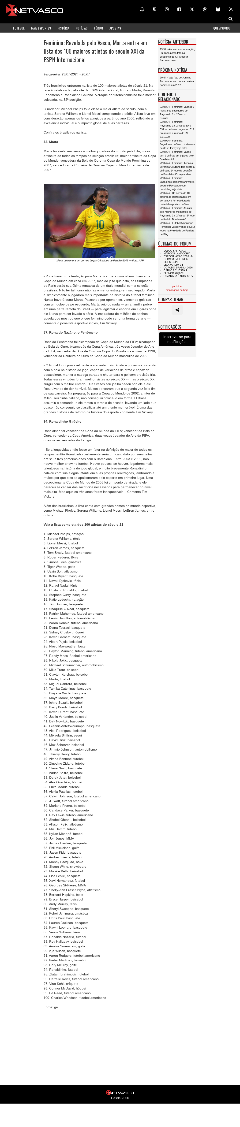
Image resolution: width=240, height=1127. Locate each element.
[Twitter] (192, 9)
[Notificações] (142, 9)
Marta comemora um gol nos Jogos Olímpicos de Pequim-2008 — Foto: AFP (100, 260)
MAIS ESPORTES (41, 28)
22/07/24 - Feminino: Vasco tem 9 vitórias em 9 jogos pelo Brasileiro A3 (177, 155)
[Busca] (230, 18)
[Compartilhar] (177, 310)
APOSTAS (115, 28)
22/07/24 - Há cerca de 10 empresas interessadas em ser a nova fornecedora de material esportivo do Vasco (175, 199)
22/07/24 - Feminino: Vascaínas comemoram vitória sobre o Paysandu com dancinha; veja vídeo (177, 184)
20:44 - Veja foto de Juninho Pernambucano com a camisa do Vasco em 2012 (177, 81)
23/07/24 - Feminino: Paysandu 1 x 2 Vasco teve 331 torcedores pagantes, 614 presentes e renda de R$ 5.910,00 (177, 129)
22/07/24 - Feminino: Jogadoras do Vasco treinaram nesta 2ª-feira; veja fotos (177, 144)
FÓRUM (98, 28)
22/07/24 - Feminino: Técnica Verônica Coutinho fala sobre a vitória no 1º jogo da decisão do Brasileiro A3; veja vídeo (177, 169)
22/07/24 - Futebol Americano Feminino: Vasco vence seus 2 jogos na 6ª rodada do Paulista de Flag (177, 229)
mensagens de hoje (177, 290)
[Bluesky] (218, 9)
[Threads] (205, 9)
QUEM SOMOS (221, 28)
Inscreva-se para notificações (177, 339)
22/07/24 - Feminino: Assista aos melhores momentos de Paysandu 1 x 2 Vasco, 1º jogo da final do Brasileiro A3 (177, 214)
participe (177, 286)
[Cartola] (154, 9)
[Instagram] (166, 9)
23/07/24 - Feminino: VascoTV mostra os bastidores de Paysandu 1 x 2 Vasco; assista (177, 112)
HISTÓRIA (63, 28)
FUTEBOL (19, 28)
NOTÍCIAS (81, 28)
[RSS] (230, 9)
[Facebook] (179, 9)
